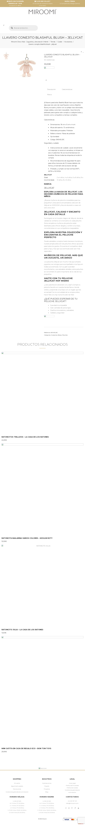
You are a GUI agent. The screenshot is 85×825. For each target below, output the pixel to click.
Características (67, 89)
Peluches (64, 335)
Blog (46, 792)
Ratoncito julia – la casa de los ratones (22, 630)
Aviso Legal (72, 783)
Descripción (51, 89)
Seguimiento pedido (17, 786)
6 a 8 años (76, 177)
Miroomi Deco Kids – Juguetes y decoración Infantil (29, 42)
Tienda (52, 42)
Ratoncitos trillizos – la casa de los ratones (25, 437)
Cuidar (60, 42)
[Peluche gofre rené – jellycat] (81, 52)
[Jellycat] (49, 71)
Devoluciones (17, 789)
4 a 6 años (68, 177)
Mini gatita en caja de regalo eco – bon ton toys (26, 748)
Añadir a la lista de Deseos (46, 80)
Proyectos (47, 789)
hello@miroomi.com (72, 803)
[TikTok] (75, 808)
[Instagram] (68, 808)
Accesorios (68, 42)
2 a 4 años (60, 177)
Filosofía (46, 786)
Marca (49, 95)
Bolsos (60, 335)
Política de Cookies (72, 788)
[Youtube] (78, 808)
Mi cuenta (17, 783)
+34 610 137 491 (72, 801)
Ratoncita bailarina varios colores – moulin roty (27, 538)
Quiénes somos (46, 783)
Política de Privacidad (72, 785)
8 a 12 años (67, 180)
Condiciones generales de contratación (17, 792)
